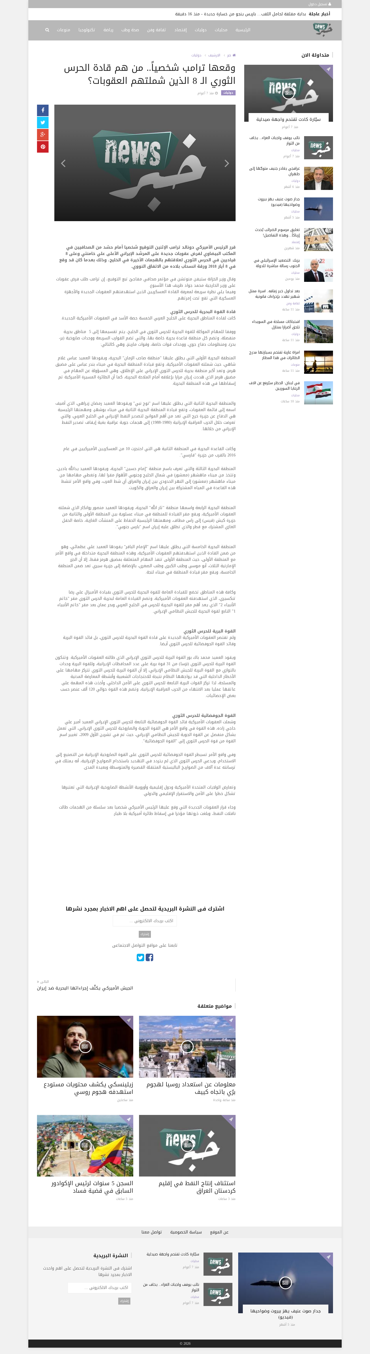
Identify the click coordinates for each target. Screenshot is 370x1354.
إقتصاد (180, 30)
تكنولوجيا (86, 30)
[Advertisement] (145, 864)
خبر (229, 55)
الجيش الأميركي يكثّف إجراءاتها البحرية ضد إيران (85, 988)
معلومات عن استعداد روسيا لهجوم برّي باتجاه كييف (191, 1088)
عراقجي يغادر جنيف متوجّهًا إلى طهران (274, 171)
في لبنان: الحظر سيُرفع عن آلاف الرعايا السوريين (274, 385)
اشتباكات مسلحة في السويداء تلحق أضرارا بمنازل (276, 324)
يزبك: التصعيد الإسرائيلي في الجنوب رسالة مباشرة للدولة (277, 263)
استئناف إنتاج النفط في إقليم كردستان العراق (197, 1187)
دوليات (201, 30)
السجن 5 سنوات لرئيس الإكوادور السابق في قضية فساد (92, 1187)
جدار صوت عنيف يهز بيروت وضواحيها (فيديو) (279, 201)
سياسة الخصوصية (186, 1232)
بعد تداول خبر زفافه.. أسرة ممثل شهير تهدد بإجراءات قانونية (274, 293)
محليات (221, 30)
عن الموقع (219, 1232)
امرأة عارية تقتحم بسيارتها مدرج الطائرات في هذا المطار (274, 355)
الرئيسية (243, 30)
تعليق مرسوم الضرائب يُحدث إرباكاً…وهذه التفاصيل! (277, 232)
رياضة (108, 30)
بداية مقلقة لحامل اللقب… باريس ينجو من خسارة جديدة (255, 14)
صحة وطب (130, 30)
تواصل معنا (151, 1232)
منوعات (63, 30)
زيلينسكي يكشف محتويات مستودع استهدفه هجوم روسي (88, 1088)
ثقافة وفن (156, 30)
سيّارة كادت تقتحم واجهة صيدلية (288, 119)
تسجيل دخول (318, 4)
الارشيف (214, 55)
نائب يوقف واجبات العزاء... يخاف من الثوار (274, 140)
